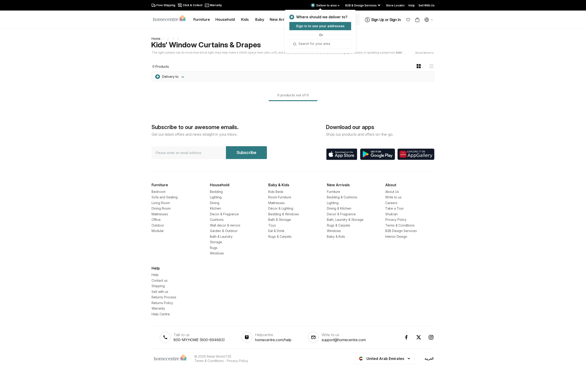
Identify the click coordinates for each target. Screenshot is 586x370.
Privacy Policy (396, 219)
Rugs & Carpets (280, 236)
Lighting (216, 197)
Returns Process (164, 297)
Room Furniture (279, 197)
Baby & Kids (336, 236)
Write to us (393, 197)
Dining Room (161, 208)
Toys (272, 225)
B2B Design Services (401, 231)
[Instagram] (431, 337)
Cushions (217, 219)
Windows (217, 253)
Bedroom (158, 192)
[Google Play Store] (377, 154)
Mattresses (160, 214)
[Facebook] (406, 337)
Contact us (160, 280)
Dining (214, 203)
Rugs (213, 248)
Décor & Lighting (280, 208)
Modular (158, 231)
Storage (216, 242)
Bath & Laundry (221, 236)
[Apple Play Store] (342, 154)
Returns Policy (162, 303)
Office (156, 219)
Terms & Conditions (400, 225)
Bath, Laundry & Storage (345, 219)
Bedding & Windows (283, 214)
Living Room (161, 203)
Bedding (216, 192)
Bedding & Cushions (342, 197)
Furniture (333, 192)
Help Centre (161, 314)
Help (155, 275)
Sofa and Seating (165, 197)
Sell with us (160, 292)
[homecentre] (171, 18)
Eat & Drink (276, 231)
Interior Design (396, 236)
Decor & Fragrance (224, 214)
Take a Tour (394, 208)
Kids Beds (275, 192)
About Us (392, 192)
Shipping (158, 286)
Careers (391, 203)
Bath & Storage (279, 219)
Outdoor (158, 225)
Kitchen (215, 208)
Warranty (158, 308)
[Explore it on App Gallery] (415, 154)
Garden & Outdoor (224, 231)
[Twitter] (418, 337)
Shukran (391, 214)
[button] (408, 19)
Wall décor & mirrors (225, 225)
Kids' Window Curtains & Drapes (206, 44)
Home (156, 39)
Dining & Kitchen (339, 208)
